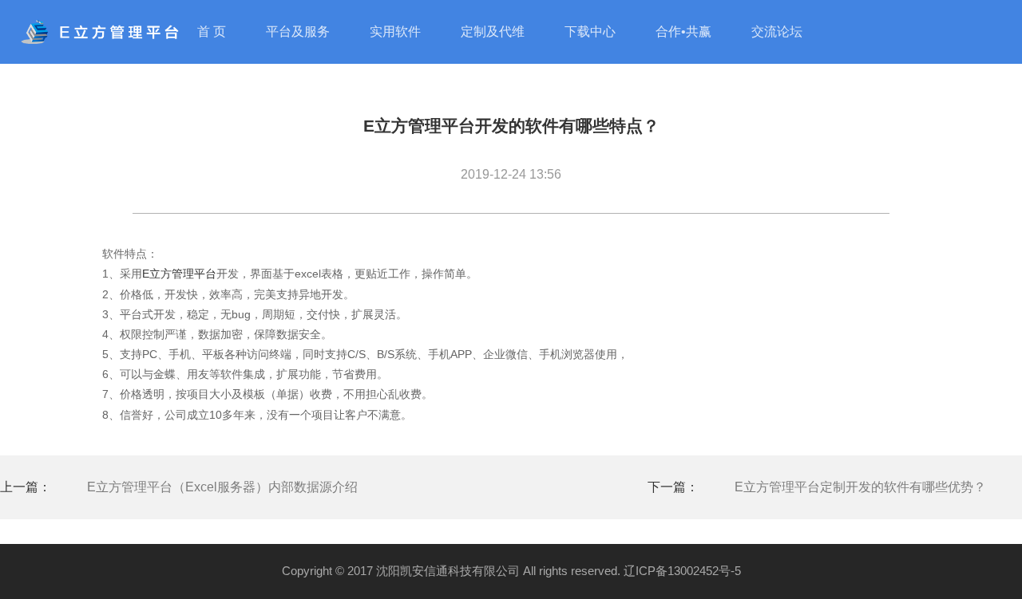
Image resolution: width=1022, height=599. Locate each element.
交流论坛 (776, 31)
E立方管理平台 (179, 273)
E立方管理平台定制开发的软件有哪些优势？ (860, 487)
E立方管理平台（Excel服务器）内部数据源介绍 (222, 487)
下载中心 (590, 31)
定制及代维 (493, 31)
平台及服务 (298, 31)
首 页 (211, 31)
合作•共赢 (683, 31)
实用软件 (395, 31)
